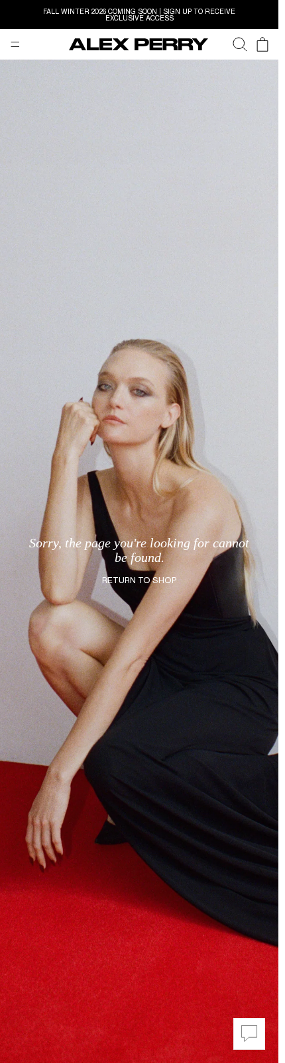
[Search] (233, 44)
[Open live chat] (249, 1034)
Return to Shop (139, 580)
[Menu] (15, 44)
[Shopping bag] (262, 44)
